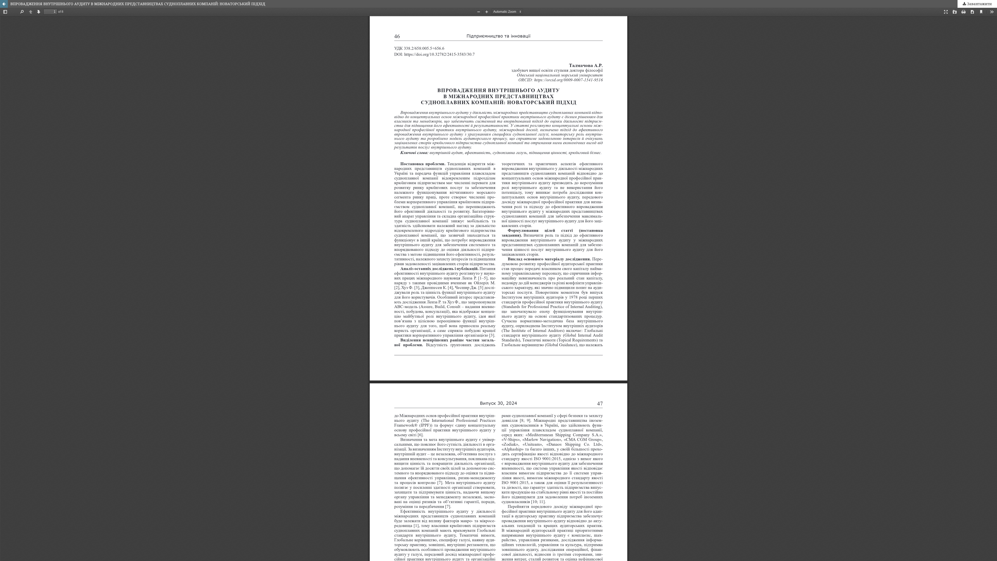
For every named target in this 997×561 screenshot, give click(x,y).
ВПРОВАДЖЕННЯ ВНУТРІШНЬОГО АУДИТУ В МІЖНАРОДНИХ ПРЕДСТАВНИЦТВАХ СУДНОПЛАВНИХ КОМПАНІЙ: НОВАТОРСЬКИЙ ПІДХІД (137, 3)
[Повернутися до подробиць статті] (4, 4)
